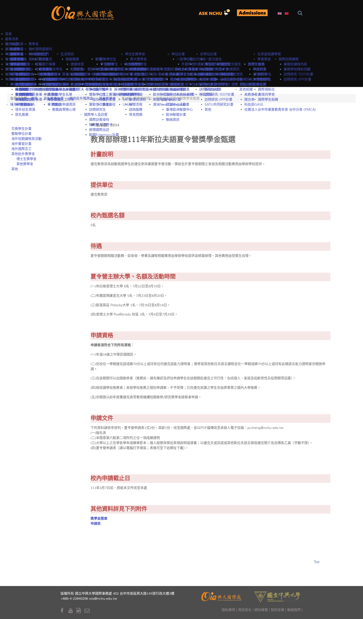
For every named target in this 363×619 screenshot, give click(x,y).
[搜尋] (301, 13)
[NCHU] (277, 596)
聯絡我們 (294, 610)
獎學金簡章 (99, 518)
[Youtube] (72, 610)
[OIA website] (83, 12)
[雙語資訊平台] (216, 12)
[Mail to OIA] (87, 610)
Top (317, 562)
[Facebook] (64, 610)
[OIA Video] (80, 610)
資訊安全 (244, 610)
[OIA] (222, 596)
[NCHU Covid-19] (252, 13)
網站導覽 (261, 610)
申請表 (96, 524)
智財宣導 (277, 610)
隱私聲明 (228, 610)
